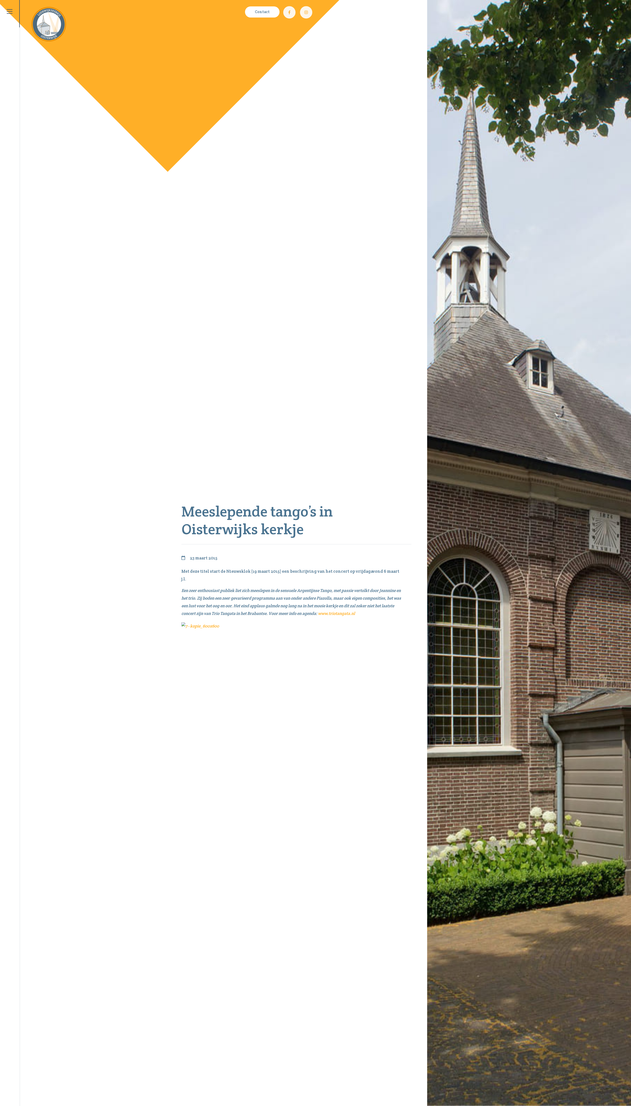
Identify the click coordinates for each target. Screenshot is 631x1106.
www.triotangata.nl (336, 613)
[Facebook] (289, 12)
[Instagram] (306, 12)
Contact (262, 11)
